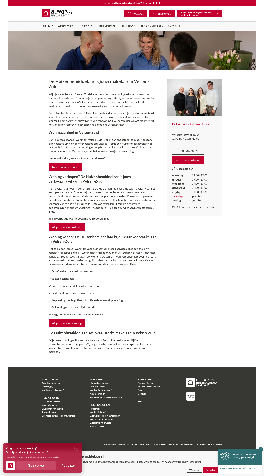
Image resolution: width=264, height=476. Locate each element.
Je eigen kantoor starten (149, 386)
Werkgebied (65, 26)
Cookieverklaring (184, 444)
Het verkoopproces (51, 401)
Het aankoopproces (99, 383)
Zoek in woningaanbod (52, 383)
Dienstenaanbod (98, 386)
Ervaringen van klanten (53, 408)
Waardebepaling (49, 405)
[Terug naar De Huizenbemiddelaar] (217, 14)
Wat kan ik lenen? (98, 412)
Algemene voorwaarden (209, 444)
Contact (142, 393)
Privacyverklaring (149, 444)
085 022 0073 (190, 151)
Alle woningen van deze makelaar (196, 207)
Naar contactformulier (65, 167)
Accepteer (211, 469)
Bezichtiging (47, 386)
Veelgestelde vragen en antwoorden (58, 415)
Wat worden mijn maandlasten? (105, 415)
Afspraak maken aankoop (67, 323)
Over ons (174, 26)
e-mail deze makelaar (188, 160)
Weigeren (194, 469)
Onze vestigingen (146, 383)
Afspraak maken (49, 412)
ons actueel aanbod (128, 139)
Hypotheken (96, 408)
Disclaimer (166, 444)
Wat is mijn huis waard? (53, 390)
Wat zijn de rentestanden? (102, 419)
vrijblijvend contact (77, 348)
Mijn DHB (47, 26)
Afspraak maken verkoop (66, 227)
